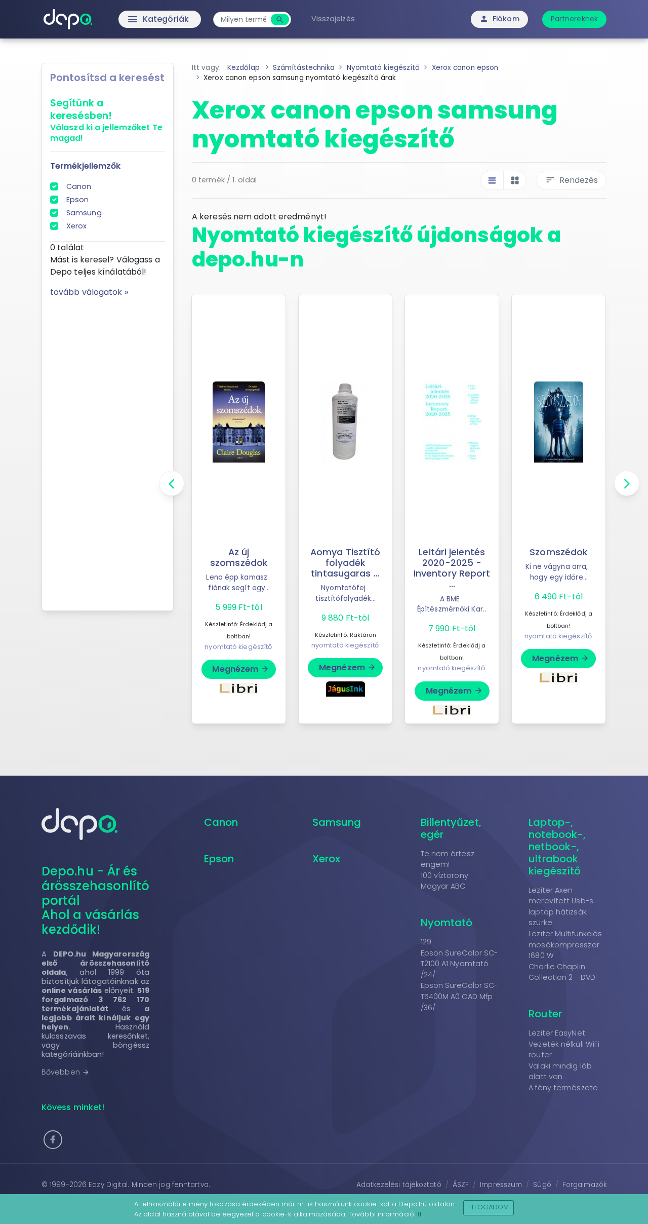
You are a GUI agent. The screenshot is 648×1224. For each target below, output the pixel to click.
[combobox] (243, 19)
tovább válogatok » (89, 292)
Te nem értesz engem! (447, 859)
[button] (53, 1139)
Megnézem (240, 669)
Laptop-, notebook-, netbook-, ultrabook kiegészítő (557, 846)
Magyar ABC (443, 886)
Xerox (76, 226)
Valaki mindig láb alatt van (560, 1071)
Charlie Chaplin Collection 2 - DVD (562, 972)
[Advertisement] (107, 450)
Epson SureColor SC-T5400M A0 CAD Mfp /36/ (459, 996)
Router (545, 1014)
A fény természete (563, 1088)
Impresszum (501, 1185)
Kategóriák (137, 19)
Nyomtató (447, 922)
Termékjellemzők (85, 166)
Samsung (84, 213)
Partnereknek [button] (574, 19)
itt (419, 1214)
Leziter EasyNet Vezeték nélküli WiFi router (564, 1044)
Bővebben (66, 1072)
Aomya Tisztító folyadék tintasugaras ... (345, 563)
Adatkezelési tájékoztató (398, 1185)
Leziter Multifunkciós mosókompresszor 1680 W (565, 945)
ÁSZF (461, 1185)
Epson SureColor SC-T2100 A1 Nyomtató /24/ (459, 964)
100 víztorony (444, 875)
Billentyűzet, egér (451, 828)
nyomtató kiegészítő (238, 646)
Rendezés (571, 180)
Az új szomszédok (238, 557)
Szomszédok (558, 552)
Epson (77, 200)
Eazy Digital (108, 1185)
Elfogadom (488, 1207)
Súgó (542, 1185)
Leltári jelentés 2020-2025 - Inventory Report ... (452, 568)
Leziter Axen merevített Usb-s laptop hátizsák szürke (561, 906)
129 (426, 942)
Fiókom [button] (499, 19)
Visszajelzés (333, 19)
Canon (79, 186)
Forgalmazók (584, 1185)
